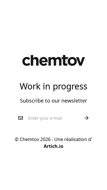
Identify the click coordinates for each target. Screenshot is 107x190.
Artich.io (53, 146)
